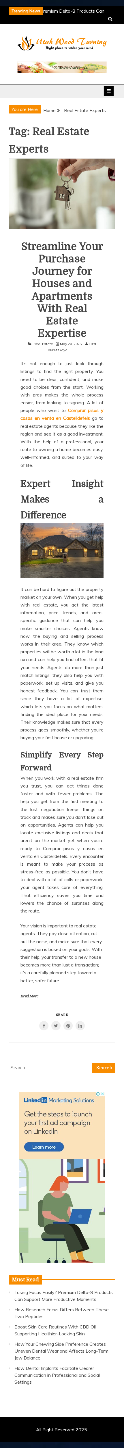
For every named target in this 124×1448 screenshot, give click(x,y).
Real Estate (43, 344)
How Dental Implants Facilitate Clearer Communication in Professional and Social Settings (57, 1375)
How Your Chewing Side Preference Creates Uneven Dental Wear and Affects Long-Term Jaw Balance (61, 1351)
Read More (29, 996)
